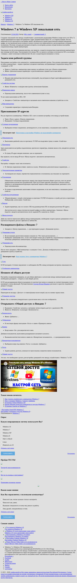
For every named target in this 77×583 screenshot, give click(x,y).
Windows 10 (9, 21)
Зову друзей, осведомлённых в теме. (15, 509)
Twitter (7, 560)
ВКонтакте (8, 561)
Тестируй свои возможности (10, 467)
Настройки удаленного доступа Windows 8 (15, 411)
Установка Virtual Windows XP (15, 402)
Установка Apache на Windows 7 (16, 406)
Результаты (71, 453)
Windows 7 (8, 17)
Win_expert (27, 34)
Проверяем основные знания (11, 482)
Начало (3, 24)
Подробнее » (9, 556)
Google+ (7, 567)
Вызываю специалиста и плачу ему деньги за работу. (20, 505)
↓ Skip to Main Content (8, 2)
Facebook (8, 558)
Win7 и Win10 (7, 439)
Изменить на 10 (8, 445)
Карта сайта (9, 5)
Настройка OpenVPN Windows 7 (13, 410)
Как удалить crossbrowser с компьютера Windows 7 (22, 399)
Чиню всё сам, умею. (9, 502)
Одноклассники (10, 563)
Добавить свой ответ (7, 448)
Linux (4, 442)
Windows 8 (8, 19)
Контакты (8, 9)
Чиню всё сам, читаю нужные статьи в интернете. (19, 499)
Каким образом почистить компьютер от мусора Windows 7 (25, 404)
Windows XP (9, 15)
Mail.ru (7, 565)
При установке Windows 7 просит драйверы (20, 401)
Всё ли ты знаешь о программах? (12, 475)
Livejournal (8, 569)
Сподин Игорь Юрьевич (41, 284)
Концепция (9, 7)
